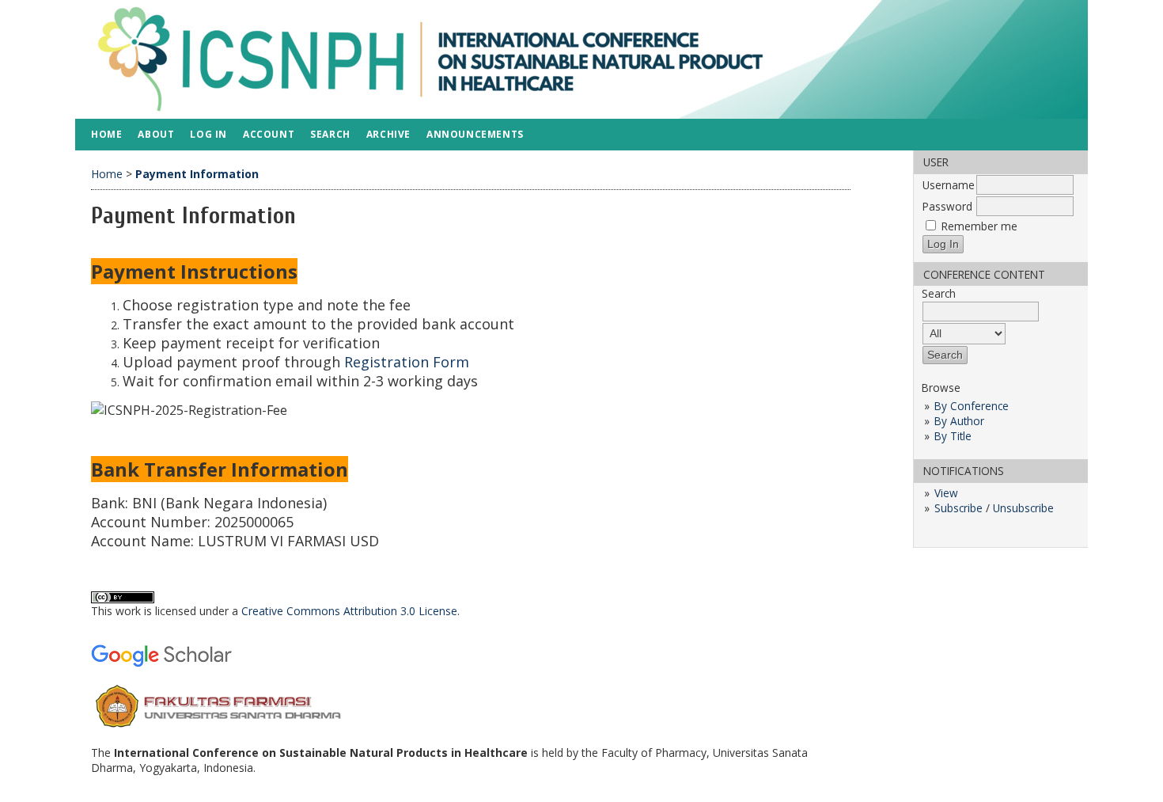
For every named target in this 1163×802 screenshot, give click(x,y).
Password (947, 206)
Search (330, 134)
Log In (208, 134)
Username (948, 184)
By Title (953, 435)
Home (106, 134)
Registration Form (406, 361)
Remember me (979, 226)
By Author (959, 420)
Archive (388, 134)
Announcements (475, 134)
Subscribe (958, 507)
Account (268, 134)
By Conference (971, 405)
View (946, 492)
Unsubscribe (1023, 507)
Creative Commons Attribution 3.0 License (349, 610)
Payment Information (197, 173)
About (156, 134)
